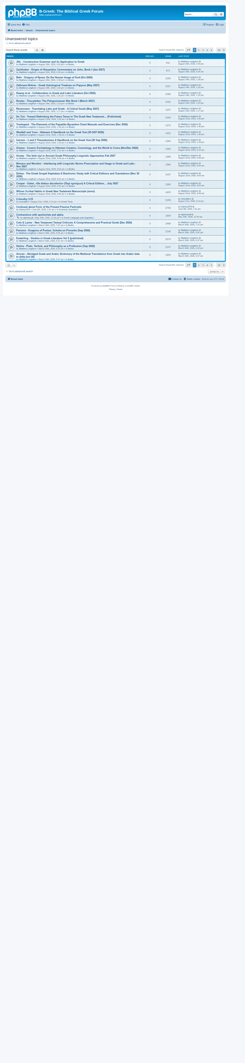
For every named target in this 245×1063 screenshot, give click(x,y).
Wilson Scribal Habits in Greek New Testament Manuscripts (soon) (55, 191)
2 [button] (198, 50)
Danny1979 (24, 209)
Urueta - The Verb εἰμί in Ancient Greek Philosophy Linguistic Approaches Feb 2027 (65, 155)
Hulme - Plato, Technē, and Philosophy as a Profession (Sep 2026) (55, 246)
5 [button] (211, 50)
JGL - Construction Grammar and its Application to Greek (50, 61)
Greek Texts (67, 202)
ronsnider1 (24, 202)
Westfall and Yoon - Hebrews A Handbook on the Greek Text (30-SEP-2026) (60, 132)
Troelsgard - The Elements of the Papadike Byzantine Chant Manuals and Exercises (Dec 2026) (72, 124)
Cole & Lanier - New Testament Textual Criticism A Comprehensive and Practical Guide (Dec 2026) (74, 222)
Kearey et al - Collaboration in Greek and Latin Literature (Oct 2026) (56, 93)
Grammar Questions (68, 209)
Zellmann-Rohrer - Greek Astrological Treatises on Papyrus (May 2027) (57, 85)
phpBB (105, 286)
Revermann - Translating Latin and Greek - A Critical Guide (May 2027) (57, 108)
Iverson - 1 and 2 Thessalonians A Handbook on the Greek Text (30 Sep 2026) (61, 140)
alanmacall (28, 218)
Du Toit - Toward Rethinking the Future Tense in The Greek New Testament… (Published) (68, 116)
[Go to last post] (200, 61)
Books (71, 64)
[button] (188, 50)
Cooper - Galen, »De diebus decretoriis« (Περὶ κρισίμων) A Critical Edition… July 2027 (67, 183)
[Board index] (22, 12)
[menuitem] (26, 24)
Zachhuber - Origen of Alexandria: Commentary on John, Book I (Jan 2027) (60, 69)
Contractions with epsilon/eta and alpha (39, 214)
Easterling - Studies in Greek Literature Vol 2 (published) (49, 238)
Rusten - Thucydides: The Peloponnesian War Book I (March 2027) (55, 101)
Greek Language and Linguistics (79, 218)
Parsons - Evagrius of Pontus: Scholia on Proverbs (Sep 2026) (53, 230)
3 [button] (203, 50)
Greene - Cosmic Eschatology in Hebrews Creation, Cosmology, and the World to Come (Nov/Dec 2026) (77, 147)
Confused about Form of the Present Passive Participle (48, 206)
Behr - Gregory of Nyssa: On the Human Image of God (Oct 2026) (54, 77)
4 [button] (207, 50)
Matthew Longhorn (27, 64)
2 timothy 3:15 (24, 199)
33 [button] (219, 50)
